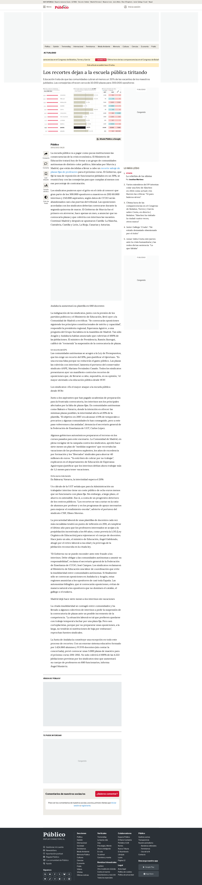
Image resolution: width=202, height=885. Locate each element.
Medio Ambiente (104, 46)
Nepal (151, 2)
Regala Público (52, 857)
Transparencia (143, 840)
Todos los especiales (105, 878)
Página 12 (121, 860)
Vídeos (79, 869)
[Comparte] (46, 154)
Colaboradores (124, 833)
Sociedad (80, 846)
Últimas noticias (83, 875)
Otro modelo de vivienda (106, 869)
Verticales (101, 833)
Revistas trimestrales (106, 862)
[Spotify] (59, 879)
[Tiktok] (50, 879)
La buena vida (102, 840)
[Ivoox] (69, 879)
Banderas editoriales (148, 846)
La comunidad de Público (57, 860)
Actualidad (50, 53)
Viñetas (80, 872)
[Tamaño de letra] (46, 185)
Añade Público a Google (110, 139)
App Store (149, 874)
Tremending (66, 46)
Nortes (120, 846)
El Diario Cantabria (125, 840)
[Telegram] (55, 879)
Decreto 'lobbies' (83, 2)
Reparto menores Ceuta (62, 2)
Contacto (141, 855)
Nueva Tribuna (123, 849)
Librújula (121, 855)
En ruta (100, 852)
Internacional (78, 46)
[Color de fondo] (46, 197)
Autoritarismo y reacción (106, 875)
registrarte (85, 806)
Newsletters (51, 850)
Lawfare (100, 866)
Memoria (116, 46)
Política (47, 46)
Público (55, 144)
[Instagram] (69, 874)
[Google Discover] (50, 874)
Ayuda (49, 863)
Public (153, 46)
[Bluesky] (64, 874)
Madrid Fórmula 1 (96, 2)
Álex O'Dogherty (126, 2)
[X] (59, 874)
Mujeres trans (107, 2)
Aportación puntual (54, 854)
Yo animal (101, 855)
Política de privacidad (126, 875)
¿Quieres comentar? (107, 794)
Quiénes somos (144, 837)
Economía (145, 46)
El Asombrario (123, 852)
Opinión (56, 46)
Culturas (126, 46)
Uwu (99, 843)
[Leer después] (46, 173)
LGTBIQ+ (74, 2)
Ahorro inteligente (104, 849)
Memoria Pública (83, 855)
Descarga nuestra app (148, 861)
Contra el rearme (103, 872)
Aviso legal (122, 869)
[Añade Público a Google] (45, 874)
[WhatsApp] (64, 879)
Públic (79, 866)
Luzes (120, 857)
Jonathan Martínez (136, 179)
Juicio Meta (117, 2)
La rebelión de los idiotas (139, 176)
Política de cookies (125, 872)
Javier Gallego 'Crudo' (140, 2)
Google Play (149, 867)
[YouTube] (45, 879)
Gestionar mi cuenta (54, 847)
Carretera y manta (104, 857)
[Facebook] (55, 874)
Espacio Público (124, 837)
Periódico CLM (123, 843)
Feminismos (90, 46)
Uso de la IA (145, 852)
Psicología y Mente (104, 846)
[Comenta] (46, 164)
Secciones (81, 833)
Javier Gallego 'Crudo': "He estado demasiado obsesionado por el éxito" (141, 230)
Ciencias (135, 46)
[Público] (62, 7)
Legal (120, 865)
